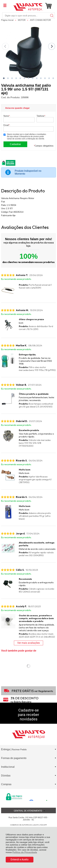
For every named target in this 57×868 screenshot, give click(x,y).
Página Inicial (7, 20)
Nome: (6, 116)
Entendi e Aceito (19, 859)
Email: (6, 125)
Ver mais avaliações (28, 642)
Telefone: (41, 116)
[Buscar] (51, 15)
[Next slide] (51, 46)
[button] (4, 78)
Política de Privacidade (24, 852)
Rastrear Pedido (19, 749)
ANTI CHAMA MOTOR (40, 20)
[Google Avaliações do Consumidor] (39, 796)
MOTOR (22, 20)
